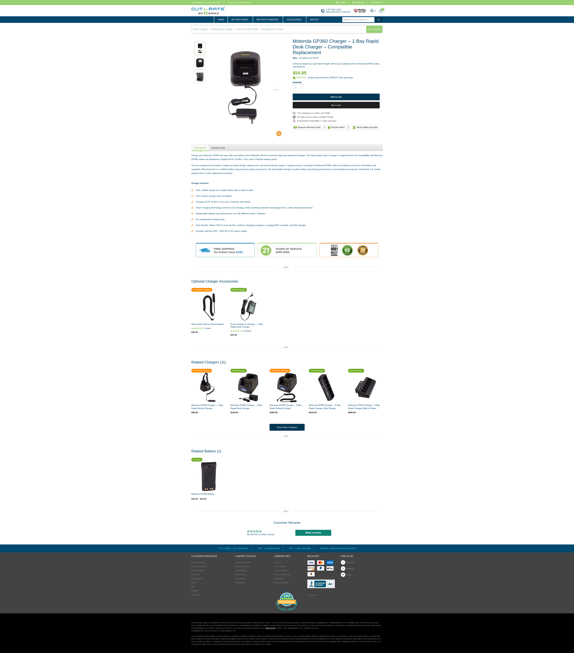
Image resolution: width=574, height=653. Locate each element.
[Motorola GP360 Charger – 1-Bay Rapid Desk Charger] (276, 134)
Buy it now (336, 105)
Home (221, 19)
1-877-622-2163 (333, 9)
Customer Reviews (281, 582)
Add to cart (336, 97)
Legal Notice (239, 582)
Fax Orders (195, 574)
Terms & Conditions (281, 570)
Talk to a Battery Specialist (367, 127)
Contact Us (195, 595)
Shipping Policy (240, 570)
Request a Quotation (198, 566)
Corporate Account (198, 562)
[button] (276, 88)
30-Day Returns (197, 578)
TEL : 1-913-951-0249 (269, 548)
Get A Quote (374, 29)
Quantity (297, 82)
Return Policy (240, 574)
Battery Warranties (242, 566)
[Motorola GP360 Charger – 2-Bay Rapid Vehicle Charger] (287, 387)
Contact (343, 2)
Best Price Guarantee (243, 562)
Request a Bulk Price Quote (309, 127)
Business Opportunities (282, 574)
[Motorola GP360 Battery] (209, 476)
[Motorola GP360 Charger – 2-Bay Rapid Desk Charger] (247, 387)
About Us (277, 562)
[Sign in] (373, 10)
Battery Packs (240, 19)
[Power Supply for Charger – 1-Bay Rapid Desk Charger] (248, 306)
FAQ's (193, 582)
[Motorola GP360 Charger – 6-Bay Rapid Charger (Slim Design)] (326, 387)
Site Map (194, 591)
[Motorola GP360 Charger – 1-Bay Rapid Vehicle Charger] (208, 387)
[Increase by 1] (302, 85)
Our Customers (280, 566)
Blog (192, 587)
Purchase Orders (338, 127)
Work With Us (279, 578)
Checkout (360, 2)
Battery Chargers (267, 19)
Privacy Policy (240, 578)
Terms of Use (270, 628)
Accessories (294, 19)
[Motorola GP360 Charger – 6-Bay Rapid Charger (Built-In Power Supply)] (365, 387)
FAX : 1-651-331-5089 (300, 548)
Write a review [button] (313, 532)
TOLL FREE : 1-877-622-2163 (233, 548)
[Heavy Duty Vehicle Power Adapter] (209, 306)
